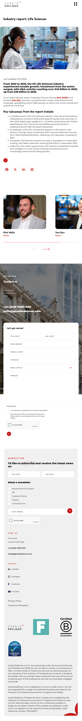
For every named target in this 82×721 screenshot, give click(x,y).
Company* (14, 360)
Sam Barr (16, 100)
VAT (13, 492)
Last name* (49, 336)
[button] (35, 249)
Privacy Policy (14, 601)
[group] (28, 216)
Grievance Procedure (18, 605)
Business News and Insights (23, 489)
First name (16, 474)
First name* (15, 336)
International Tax (19, 504)
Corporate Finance (19, 496)
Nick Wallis (62, 98)
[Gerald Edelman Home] (13, 4)
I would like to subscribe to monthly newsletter (29, 410)
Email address (17, 512)
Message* (14, 376)
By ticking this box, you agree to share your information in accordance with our (27, 416)
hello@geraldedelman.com (22, 311)
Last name (49, 474)
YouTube (15, 592)
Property (15, 500)
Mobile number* (16, 352)
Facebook (15, 584)
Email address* (16, 344)
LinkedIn (15, 569)
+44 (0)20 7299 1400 (17, 306)
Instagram (15, 577)
